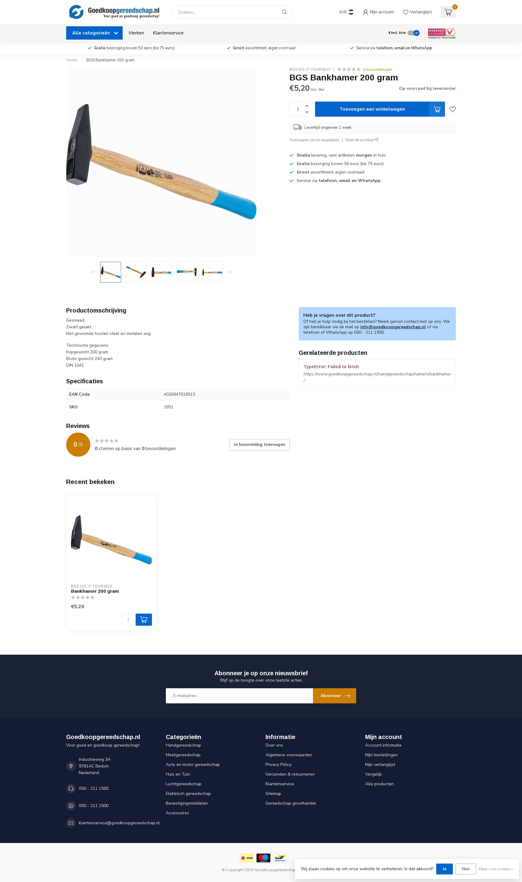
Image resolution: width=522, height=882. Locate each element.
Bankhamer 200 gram (95, 591)
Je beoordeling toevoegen (259, 444)
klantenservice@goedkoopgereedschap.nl (119, 823)
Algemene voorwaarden (289, 755)
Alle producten (379, 784)
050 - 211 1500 (93, 788)
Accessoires (177, 813)
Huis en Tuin (178, 774)
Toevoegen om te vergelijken (314, 139)
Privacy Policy (279, 764)
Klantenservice (168, 33)
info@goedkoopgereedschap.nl (393, 327)
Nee (466, 869)
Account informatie (383, 745)
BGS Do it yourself (310, 69)
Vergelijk (373, 774)
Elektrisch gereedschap (188, 793)
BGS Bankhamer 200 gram (110, 60)
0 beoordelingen (377, 69)
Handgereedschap (183, 745)
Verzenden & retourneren (290, 774)
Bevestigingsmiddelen (187, 803)
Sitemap (273, 793)
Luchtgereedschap (183, 784)
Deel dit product (360, 139)
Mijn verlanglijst (380, 764)
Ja (444, 869)
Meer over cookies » (496, 868)
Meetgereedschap (183, 755)
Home (71, 60)
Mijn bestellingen (381, 755)
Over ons (274, 745)
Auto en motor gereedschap (193, 764)
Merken (136, 33)
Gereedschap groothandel (291, 803)
